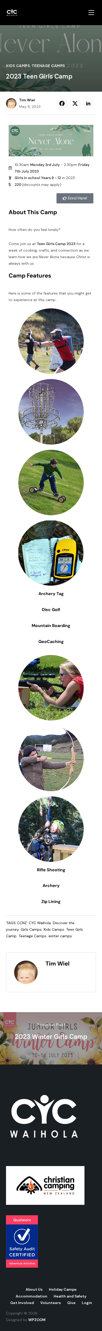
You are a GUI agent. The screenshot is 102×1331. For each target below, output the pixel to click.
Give (71, 1302)
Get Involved (22, 1302)
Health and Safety (70, 1296)
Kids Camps (18, 65)
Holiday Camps (63, 1289)
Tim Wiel (27, 100)
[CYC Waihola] (45, 1080)
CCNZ (22, 922)
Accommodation (31, 1296)
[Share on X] (75, 103)
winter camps (60, 936)
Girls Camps (31, 929)
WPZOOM (37, 1319)
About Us (34, 1289)
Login (87, 1302)
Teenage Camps (48, 65)
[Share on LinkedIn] (88, 103)
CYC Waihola (40, 922)
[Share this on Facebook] (62, 103)
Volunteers (50, 1302)
